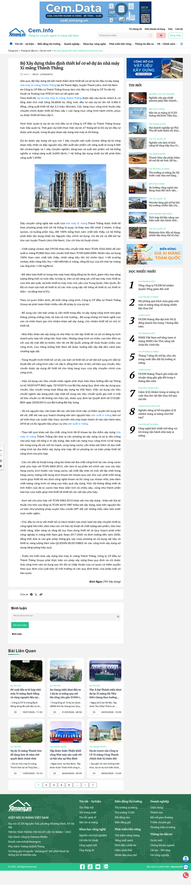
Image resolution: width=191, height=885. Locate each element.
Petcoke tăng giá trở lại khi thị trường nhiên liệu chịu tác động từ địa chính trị (164, 205)
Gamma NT (177, 866)
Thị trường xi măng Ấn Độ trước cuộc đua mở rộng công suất (164, 175)
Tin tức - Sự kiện (24, 44)
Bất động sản (122, 817)
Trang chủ (13, 50)
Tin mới (135, 85)
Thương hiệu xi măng (162, 827)
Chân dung (156, 807)
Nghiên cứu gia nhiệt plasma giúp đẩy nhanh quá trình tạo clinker (163, 100)
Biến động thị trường (48, 44)
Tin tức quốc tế (157, 139)
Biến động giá (123, 822)
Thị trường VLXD (124, 812)
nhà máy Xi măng (76, 223)
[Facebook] (31, 594)
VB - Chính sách (166, 44)
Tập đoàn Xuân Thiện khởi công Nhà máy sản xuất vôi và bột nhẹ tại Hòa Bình (66, 754)
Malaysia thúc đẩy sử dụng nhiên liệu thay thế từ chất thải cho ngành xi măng (164, 235)
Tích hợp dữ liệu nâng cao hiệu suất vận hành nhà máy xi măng (164, 220)
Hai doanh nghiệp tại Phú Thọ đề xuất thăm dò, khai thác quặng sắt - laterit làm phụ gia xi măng (164, 132)
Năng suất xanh (124, 840)
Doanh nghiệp (72, 44)
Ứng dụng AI (86, 850)
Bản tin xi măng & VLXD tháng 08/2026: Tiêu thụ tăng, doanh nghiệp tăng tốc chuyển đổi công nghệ (163, 117)
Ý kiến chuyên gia (160, 822)
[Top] (95, 12)
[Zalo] (186, 866)
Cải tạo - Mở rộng (160, 850)
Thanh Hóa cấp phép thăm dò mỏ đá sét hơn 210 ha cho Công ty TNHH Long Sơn (164, 162)
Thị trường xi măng (159, 169)
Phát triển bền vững (120, 44)
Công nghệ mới (88, 845)
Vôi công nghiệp (159, 855)
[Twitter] (36, 594)
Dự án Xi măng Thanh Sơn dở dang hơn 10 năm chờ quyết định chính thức (26, 754)
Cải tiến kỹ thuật (88, 840)
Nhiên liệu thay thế (126, 855)
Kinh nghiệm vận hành (160, 214)
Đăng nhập (175, 35)
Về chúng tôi (135, 29)
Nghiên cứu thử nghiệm (162, 94)
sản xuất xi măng (101, 415)
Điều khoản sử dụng (155, 29)
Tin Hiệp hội (86, 807)
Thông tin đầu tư (144, 44)
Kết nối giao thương (161, 817)
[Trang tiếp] (85, 785)
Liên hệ (179, 29)
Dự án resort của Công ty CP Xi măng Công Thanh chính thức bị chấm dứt (104, 754)
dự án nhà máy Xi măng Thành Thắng (59, 98)
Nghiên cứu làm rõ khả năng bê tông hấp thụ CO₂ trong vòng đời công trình (164, 145)
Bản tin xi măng (157, 109)
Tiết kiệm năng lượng (127, 835)
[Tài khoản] (186, 858)
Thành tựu (156, 812)
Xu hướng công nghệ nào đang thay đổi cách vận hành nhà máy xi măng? (163, 190)
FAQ (170, 29)
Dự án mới (45, 50)
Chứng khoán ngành (162, 845)
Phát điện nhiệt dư (125, 845)
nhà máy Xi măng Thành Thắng (38, 85)
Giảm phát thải (123, 850)
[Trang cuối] (93, 785)
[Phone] (186, 875)
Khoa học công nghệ (94, 44)
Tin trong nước (58, 747)
